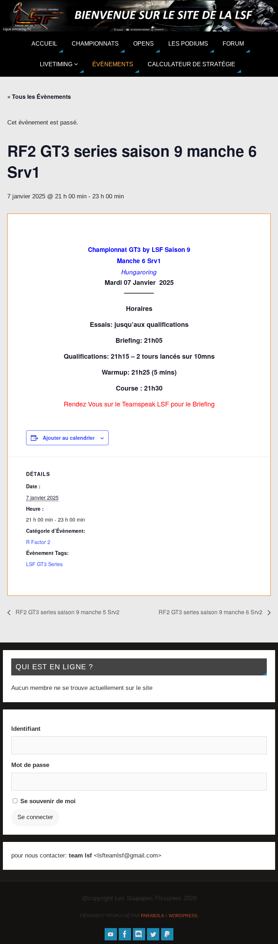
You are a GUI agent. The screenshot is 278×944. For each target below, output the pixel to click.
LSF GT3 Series (44, 564)
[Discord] (139, 934)
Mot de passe (30, 765)
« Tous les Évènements (39, 96)
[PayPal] (167, 934)
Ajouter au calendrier (68, 437)
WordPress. (183, 915)
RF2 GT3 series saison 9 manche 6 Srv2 (211, 612)
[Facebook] (125, 934)
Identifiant (26, 728)
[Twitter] (153, 934)
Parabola (152, 915)
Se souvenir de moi (47, 801)
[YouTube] (111, 934)
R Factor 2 (38, 541)
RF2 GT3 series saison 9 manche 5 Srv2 (66, 612)
